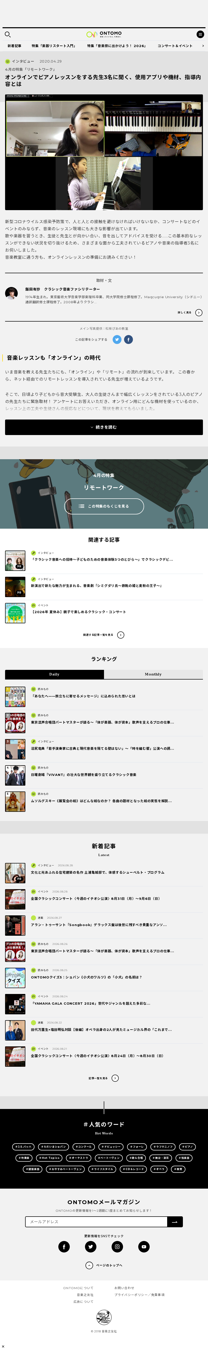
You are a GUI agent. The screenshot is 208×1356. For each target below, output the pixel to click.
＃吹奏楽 (24, 1158)
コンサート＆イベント (175, 46)
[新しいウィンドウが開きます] (64, 1246)
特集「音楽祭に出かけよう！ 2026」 (117, 46)
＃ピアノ (187, 1146)
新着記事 (15, 46)
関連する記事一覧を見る (98, 635)
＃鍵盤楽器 (33, 1169)
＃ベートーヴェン (109, 1158)
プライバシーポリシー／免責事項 (139, 1295)
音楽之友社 (85, 1295)
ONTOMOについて (78, 1288)
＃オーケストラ (78, 1158)
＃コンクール (84, 1146)
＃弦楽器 (184, 1158)
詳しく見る (185, 312)
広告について (84, 1302)
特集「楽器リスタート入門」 (54, 46)
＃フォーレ (137, 1146)
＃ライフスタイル (102, 1169)
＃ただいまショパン (53, 1146)
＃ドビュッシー (110, 1146)
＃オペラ (158, 1169)
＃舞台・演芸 (160, 1158)
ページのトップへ (109, 1265)
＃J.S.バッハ (23, 1146)
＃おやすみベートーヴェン (65, 1169)
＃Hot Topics (49, 1158)
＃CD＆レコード (133, 1169)
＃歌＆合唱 (136, 1158)
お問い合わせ (124, 1288)
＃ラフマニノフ (162, 1146)
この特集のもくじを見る (108, 506)
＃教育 (178, 1169)
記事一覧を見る (98, 1078)
